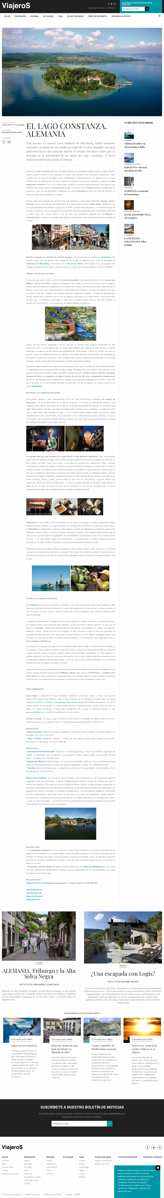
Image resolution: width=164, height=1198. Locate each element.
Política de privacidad (52, 1194)
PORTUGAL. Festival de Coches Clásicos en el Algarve (144, 1049)
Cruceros (50, 1174)
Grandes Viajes (7, 1167)
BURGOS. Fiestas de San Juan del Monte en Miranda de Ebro (64, 1049)
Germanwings (59, 702)
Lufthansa (49, 702)
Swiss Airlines (71, 702)
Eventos (82, 1174)
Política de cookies (32, 1194)
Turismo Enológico (102, 1164)
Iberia (80, 702)
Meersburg (44, 264)
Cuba (60, 16)
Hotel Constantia (34, 732)
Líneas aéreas (52, 1167)
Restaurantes (51, 1164)
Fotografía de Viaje (31, 1180)
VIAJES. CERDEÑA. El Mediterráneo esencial (104, 1047)
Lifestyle (27, 1183)
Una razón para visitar (12, 132)
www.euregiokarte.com (35, 712)
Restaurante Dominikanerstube (41, 752)
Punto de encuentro (97, 16)
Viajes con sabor (75, 16)
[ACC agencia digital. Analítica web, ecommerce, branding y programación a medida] (77, 1194)
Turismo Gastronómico (103, 1160)
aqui (129, 1191)
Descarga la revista (121, 16)
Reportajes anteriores (132, 164)
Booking (34, 16)
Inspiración (20, 16)
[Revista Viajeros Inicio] (16, 5)
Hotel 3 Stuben (35, 738)
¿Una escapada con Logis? (123, 973)
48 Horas (5, 1160)
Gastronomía (84, 1167)
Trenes (49, 1170)
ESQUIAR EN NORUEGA (24, 1045)
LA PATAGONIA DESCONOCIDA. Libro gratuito (135, 241)
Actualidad (48, 16)
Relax (26, 1170)
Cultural (27, 1160)
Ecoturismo (28, 1174)
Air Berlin (40, 702)
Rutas (4, 1164)
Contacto (111, 8)
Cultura (82, 1170)
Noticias (82, 1177)
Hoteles (123, 965)
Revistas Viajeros (97, 8)
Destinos (82, 1160)
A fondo (39, 962)
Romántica (128, 187)
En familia (28, 1167)
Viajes (7, 16)
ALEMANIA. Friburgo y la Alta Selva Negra (38, 973)
